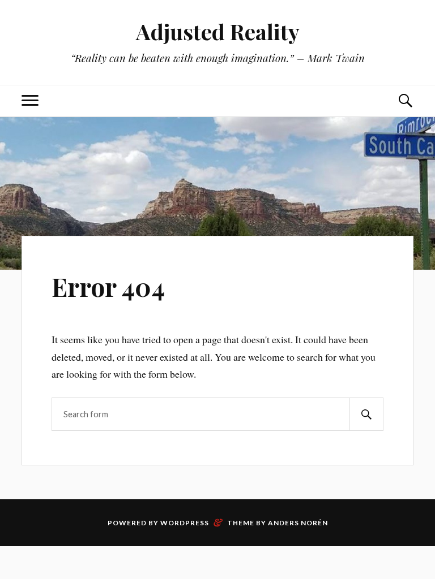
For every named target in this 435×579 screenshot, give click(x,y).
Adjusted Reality (218, 31)
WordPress (184, 522)
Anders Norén (298, 522)
